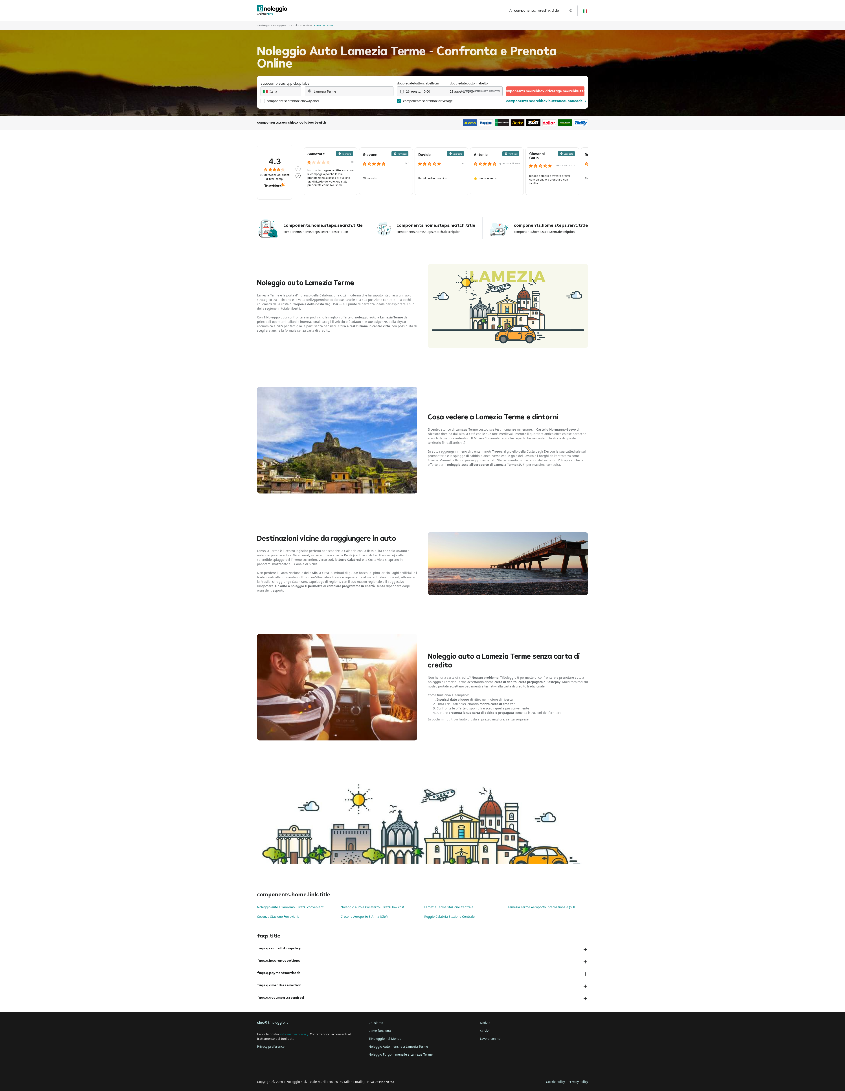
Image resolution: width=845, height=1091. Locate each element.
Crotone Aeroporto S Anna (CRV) (364, 916)
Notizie (485, 1023)
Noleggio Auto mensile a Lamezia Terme (398, 1046)
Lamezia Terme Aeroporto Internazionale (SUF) (542, 907)
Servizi (485, 1031)
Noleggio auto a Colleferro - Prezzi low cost (372, 907)
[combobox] (281, 91)
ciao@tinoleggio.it (272, 1023)
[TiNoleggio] (272, 10)
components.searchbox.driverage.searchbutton (545, 91)
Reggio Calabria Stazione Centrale (449, 916)
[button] (298, 168)
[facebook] (261, 1068)
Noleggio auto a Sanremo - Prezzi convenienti (290, 907)
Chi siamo (376, 1023)
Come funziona (380, 1031)
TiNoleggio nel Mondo (385, 1038)
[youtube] (298, 1068)
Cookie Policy (555, 1082)
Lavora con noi (490, 1038)
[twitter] (273, 1068)
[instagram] (286, 1068)
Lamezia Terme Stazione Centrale (448, 907)
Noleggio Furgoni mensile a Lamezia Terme (401, 1054)
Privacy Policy (578, 1082)
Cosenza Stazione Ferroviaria (278, 916)
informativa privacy (294, 1034)
